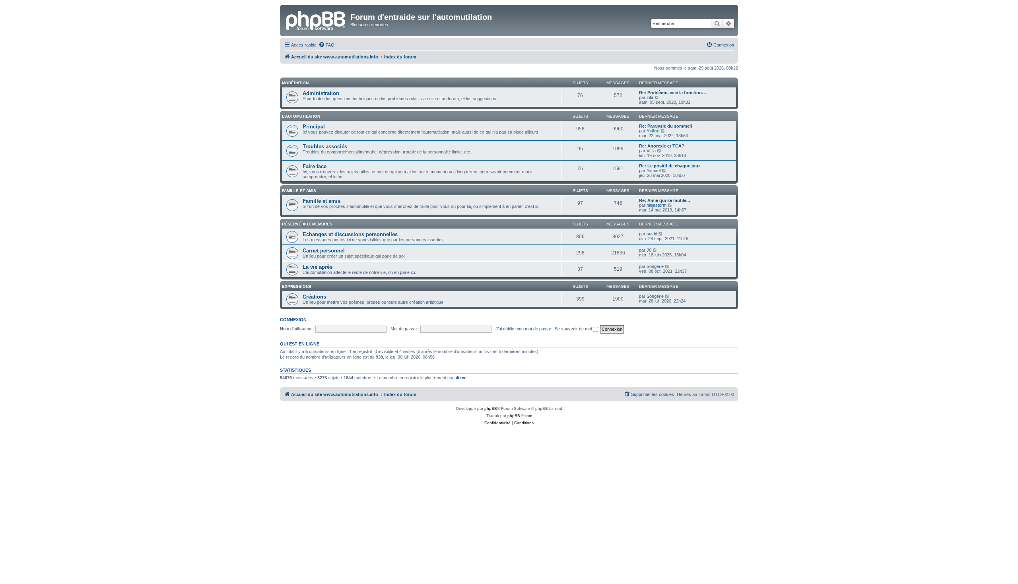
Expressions (296, 286)
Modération (295, 83)
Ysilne (653, 130)
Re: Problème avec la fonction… (672, 92)
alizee (460, 377)
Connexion (293, 319)
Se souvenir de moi (574, 328)
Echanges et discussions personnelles (350, 234)
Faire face (314, 166)
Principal (314, 127)
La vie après (317, 267)
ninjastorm (656, 205)
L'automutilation (301, 116)
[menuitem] (326, 45)
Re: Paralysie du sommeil (665, 126)
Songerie (655, 266)
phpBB (490, 408)
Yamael (654, 170)
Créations (314, 297)
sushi (652, 233)
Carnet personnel (324, 251)
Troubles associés (325, 146)
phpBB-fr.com (519, 415)
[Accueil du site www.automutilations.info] (316, 19)
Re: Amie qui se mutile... (664, 200)
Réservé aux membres (307, 224)
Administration (321, 93)
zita (650, 97)
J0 (649, 250)
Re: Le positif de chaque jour (669, 165)
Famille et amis (299, 190)
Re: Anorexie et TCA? (661, 146)
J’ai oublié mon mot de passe (523, 328)
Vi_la (651, 150)
